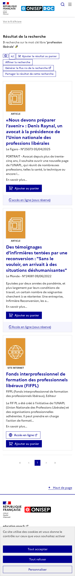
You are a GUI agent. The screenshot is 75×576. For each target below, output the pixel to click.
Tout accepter (38, 549)
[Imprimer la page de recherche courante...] (5, 55)
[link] (20, 463)
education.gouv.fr (14, 526)
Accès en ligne (24, 435)
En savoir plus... (16, 179)
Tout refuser (37, 559)
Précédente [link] (29, 463)
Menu (70, 4)
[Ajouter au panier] (12, 188)
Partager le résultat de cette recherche (29, 74)
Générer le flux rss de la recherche (26, 68)
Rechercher (62, 4)
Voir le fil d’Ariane (12, 21)
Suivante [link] (46, 463)
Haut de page (62, 487)
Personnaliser (37, 569)
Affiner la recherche (17, 62)
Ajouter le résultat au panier (39, 56)
